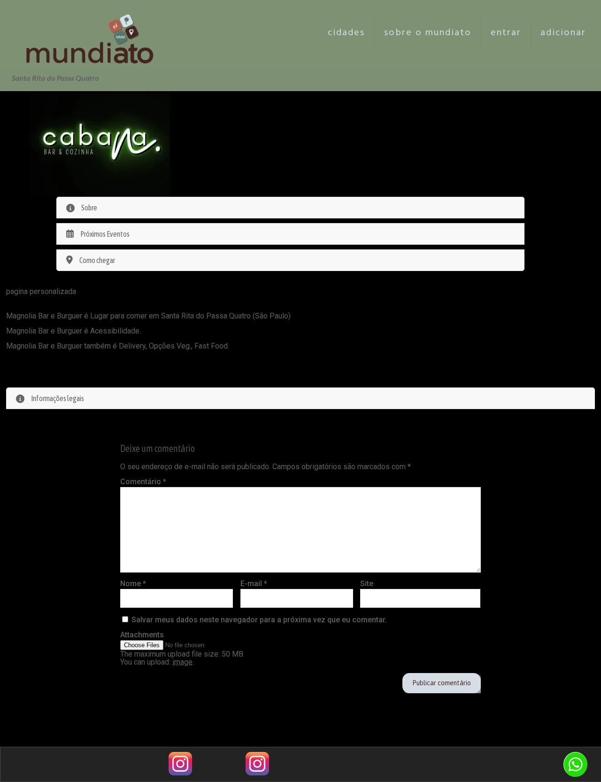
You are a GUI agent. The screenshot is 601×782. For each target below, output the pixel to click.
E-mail (253, 584)
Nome (133, 584)
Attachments (142, 635)
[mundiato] (92, 33)
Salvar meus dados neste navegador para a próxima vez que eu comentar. (259, 619)
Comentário (143, 482)
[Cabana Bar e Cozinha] (99, 145)
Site (366, 584)
